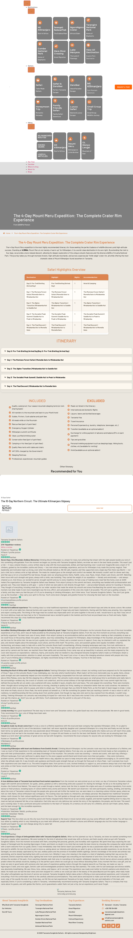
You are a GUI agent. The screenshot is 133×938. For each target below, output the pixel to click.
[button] (66, 351)
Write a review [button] (6, 547)
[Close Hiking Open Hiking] (31, 126)
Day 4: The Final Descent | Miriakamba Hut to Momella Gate (32, 386)
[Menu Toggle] (27, 3)
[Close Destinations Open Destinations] (31, 11)
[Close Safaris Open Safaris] (31, 69)
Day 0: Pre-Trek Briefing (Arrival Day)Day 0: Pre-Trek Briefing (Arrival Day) (38, 351)
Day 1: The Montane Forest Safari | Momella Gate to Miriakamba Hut (35, 360)
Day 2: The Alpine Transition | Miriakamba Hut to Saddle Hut (32, 369)
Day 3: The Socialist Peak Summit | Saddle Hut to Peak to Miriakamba (36, 377)
